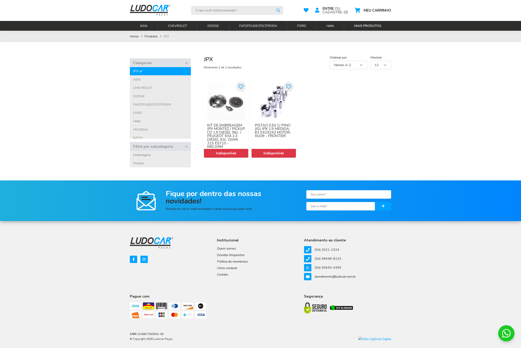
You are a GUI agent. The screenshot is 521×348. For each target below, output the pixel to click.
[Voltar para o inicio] (150, 10)
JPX (135, 71)
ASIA (144, 26)
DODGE (213, 26)
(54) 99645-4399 (328, 267)
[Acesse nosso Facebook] (133, 259)
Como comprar (227, 268)
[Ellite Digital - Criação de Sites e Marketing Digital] (374, 339)
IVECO (138, 138)
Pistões (138, 163)
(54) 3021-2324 (327, 250)
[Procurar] (278, 10)
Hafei (330, 26)
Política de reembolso (232, 261)
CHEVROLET (177, 26)
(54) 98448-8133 (328, 258)
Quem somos (226, 248)
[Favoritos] (306, 10)
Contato (222, 274)
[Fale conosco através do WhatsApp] (506, 333)
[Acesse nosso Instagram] (144, 259)
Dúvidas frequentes (231, 255)
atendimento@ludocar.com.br (335, 276)
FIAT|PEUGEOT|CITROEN (258, 26)
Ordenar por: (338, 57)
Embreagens (142, 155)
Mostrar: (376, 57)
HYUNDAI (140, 129)
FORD (301, 26)
